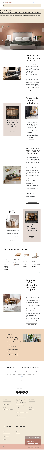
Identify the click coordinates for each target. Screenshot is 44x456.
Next (39, 272)
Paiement (18, 428)
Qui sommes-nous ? (7, 401)
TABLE (4, 428)
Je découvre (5, 20)
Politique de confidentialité (8, 409)
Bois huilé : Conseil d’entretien (22, 412)
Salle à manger (32, 401)
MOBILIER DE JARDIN (6, 434)
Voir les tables (32, 324)
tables (27, 169)
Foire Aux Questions (20, 434)
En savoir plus (12, 354)
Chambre (30, 407)
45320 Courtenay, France (33, 443)
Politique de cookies (7, 404)
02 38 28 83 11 (31, 441)
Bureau (30, 404)
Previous (36, 272)
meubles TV (32, 169)
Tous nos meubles (32, 202)
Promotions (5, 439)
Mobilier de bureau (6, 433)
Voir (32, 140)
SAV (17, 431)
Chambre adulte (6, 436)
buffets (36, 169)
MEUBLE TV (30, 90)
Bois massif (31, 409)
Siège (4, 431)
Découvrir (12, 131)
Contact (18, 433)
